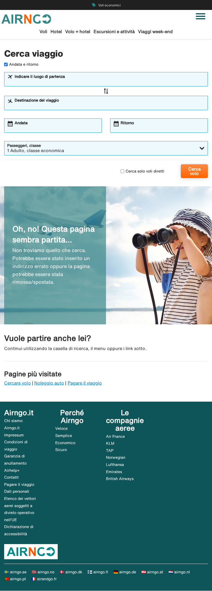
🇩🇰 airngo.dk (71, 572)
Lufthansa (115, 465)
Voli (43, 31)
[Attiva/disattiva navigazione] (200, 16)
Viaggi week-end (155, 31)
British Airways (120, 479)
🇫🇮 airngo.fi (98, 572)
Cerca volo (194, 171)
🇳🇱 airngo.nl (179, 572)
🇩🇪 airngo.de (124, 572)
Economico (65, 443)
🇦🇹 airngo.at (152, 572)
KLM (110, 443)
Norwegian (115, 457)
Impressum (14, 435)
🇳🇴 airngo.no (43, 572)
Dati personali (16, 491)
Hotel (56, 31)
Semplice (63, 436)
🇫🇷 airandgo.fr (44, 579)
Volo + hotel (77, 31)
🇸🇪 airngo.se (15, 572)
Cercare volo (17, 383)
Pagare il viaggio (85, 383)
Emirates (114, 472)
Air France (115, 436)
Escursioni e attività (114, 31)
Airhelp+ (12, 470)
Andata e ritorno (23, 64)
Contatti (11, 477)
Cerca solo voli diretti (145, 171)
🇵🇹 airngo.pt (15, 579)
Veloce (61, 428)
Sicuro (61, 450)
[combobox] (109, 81)
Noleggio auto (49, 383)
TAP (109, 450)
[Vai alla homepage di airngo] (26, 18)
